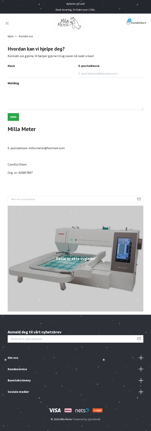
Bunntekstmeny (19, 380)
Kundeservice (17, 369)
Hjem (11, 36)
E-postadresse (88, 66)
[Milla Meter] (68, 23)
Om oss (13, 358)
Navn (11, 66)
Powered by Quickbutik (86, 419)
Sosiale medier (18, 392)
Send (13, 116)
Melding (13, 83)
